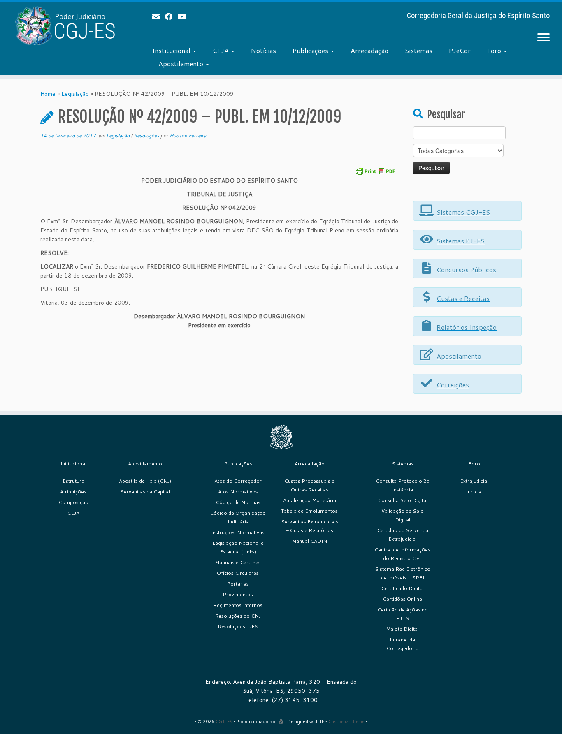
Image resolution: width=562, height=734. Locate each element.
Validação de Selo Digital (402, 515)
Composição (73, 502)
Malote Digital (402, 628)
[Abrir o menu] (543, 38)
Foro (495, 50)
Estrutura (73, 480)
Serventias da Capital (145, 491)
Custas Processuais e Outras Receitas (309, 485)
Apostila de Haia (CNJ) (145, 480)
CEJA (221, 50)
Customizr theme (346, 721)
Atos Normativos (238, 491)
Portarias (238, 583)
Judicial (474, 491)
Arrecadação (369, 50)
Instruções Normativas (238, 532)
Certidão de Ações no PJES (402, 614)
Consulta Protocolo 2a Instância (403, 485)
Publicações (311, 50)
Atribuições (73, 491)
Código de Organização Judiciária (238, 517)
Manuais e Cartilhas (238, 562)
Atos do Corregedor (238, 480)
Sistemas (418, 50)
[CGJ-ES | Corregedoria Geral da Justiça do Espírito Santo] (65, 25)
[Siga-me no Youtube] (184, 16)
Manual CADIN (309, 540)
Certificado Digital (402, 588)
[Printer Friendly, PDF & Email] (375, 170)
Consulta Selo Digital (402, 500)
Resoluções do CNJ (238, 615)
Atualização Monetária (309, 500)
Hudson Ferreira (188, 135)
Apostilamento (181, 63)
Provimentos (238, 594)
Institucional (172, 50)
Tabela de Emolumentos (309, 510)
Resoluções (147, 135)
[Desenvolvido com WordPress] (281, 720)
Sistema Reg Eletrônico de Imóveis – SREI (402, 573)
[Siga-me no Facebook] (171, 16)
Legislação (75, 94)
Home (48, 94)
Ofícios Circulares (238, 573)
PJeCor (460, 50)
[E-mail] (158, 16)
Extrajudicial (474, 480)
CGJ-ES (224, 721)
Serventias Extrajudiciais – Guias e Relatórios (309, 526)
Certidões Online (402, 598)
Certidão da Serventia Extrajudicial (402, 534)
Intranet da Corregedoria (402, 644)
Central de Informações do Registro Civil (402, 554)
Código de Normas (238, 502)
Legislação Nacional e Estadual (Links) (238, 547)
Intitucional (73, 463)
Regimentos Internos (237, 605)
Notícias (263, 50)
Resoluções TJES (238, 626)
